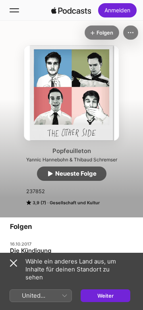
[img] (71, 10)
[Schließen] (13, 263)
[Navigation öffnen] (14, 10)
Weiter (105, 296)
